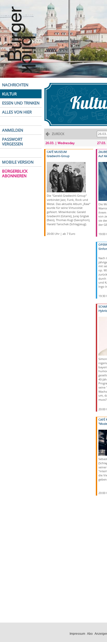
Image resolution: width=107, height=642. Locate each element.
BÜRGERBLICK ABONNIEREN (15, 173)
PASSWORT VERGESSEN (12, 141)
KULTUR (9, 93)
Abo (90, 634)
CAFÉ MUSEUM (57, 152)
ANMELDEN (12, 130)
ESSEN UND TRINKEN (20, 102)
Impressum (77, 634)
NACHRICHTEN (15, 84)
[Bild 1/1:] (66, 177)
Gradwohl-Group (58, 156)
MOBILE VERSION (18, 162)
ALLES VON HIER (17, 112)
